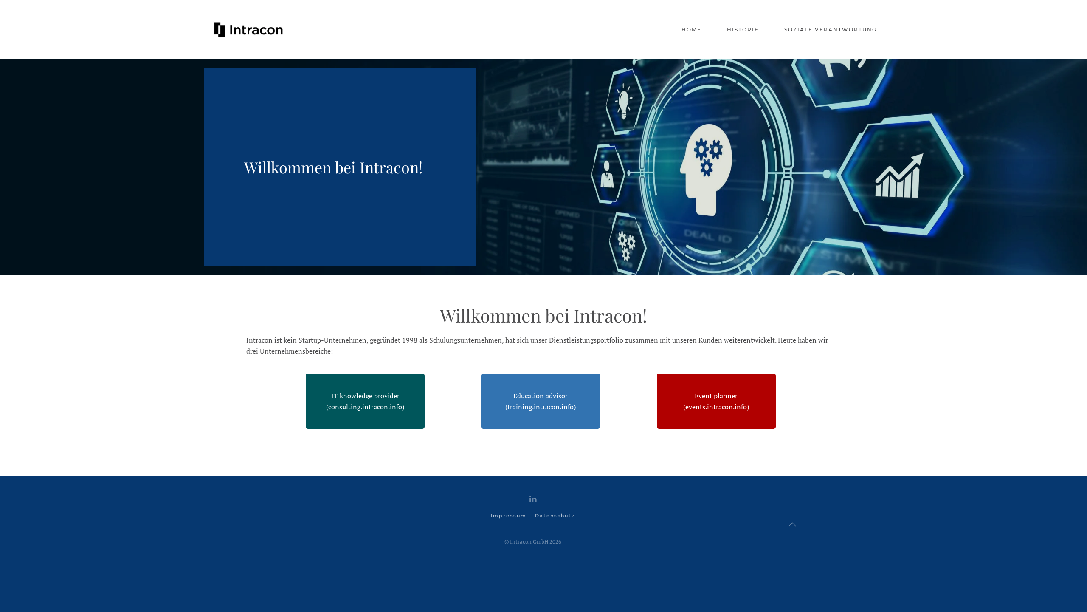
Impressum (509, 515)
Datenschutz (555, 515)
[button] (792, 524)
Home (691, 29)
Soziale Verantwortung (830, 29)
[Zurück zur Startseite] (248, 30)
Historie (743, 29)
